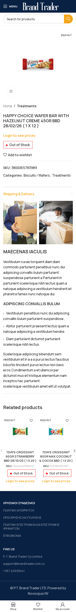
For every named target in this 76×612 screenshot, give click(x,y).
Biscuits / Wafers (37, 175)
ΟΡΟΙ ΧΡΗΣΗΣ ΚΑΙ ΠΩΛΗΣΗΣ (22, 517)
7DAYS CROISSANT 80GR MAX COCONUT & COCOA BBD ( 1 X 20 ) (56, 456)
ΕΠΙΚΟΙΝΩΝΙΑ (12, 536)
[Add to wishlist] (31, 420)
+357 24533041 (14, 571)
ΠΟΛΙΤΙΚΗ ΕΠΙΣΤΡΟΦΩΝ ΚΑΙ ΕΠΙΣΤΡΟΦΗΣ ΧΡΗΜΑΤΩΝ (31, 526)
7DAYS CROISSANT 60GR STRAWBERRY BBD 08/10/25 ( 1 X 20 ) (20, 456)
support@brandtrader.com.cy (24, 564)
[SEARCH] (68, 19)
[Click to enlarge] (11, 91)
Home (7, 106)
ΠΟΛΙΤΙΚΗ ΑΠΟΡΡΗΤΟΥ (18, 510)
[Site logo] (41, 6)
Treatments (27, 106)
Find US (9, 549)
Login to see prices (19, 135)
